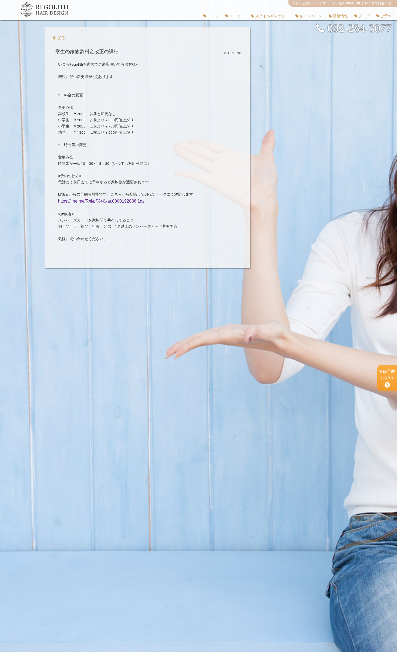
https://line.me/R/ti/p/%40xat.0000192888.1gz (101, 201)
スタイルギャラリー (271, 16)
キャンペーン (310, 16)
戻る (60, 37)
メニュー (236, 16)
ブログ (364, 16)
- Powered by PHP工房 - (378, 278)
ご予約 (385, 16)
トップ (213, 16)
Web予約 (387, 374)
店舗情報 (340, 16)
